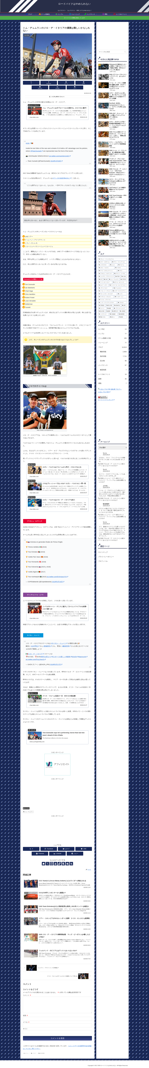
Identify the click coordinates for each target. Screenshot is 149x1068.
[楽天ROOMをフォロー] (63, 863)
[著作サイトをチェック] (43, 863)
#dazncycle (82, 657)
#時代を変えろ (46, 657)
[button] (75, 87)
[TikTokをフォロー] (59, 863)
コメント (27, 995)
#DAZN (74, 657)
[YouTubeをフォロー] (55, 863)
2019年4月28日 (55, 161)
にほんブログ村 (103, 392)
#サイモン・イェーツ (58, 643)
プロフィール (103, 561)
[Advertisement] (57, 792)
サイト (25, 1029)
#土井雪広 (34, 646)
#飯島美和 (65, 646)
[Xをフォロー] (47, 863)
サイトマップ (103, 552)
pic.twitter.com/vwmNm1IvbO (59, 156)
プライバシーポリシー (106, 557)
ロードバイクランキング (105, 400)
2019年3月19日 (57, 582)
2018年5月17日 (55, 664)
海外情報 (27, 808)
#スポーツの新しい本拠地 (61, 657)
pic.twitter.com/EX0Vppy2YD (57, 577)
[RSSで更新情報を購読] (71, 863)
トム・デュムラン (29, 811)
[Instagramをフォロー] (51, 863)
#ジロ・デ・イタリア (35, 654)
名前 (25, 1015)
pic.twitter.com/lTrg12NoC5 (35, 659)
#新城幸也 (46, 646)
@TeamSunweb (35, 151)
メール (26, 1022)
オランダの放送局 (61, 178)
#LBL (27, 143)
